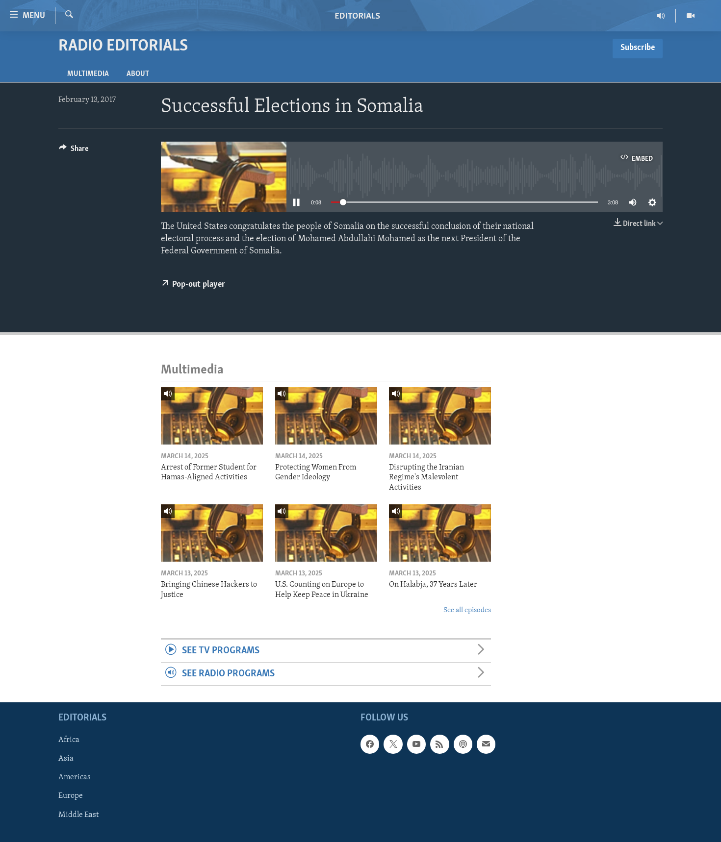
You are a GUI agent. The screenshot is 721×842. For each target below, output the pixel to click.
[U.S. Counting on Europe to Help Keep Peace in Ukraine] (326, 533)
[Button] (73, 151)
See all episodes (467, 610)
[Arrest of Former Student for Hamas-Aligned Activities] (212, 416)
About (138, 74)
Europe (70, 796)
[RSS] (439, 744)
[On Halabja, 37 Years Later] (440, 533)
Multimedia (88, 74)
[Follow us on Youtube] (416, 744)
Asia (66, 759)
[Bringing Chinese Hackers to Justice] (212, 533)
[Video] (690, 16)
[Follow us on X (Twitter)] (393, 744)
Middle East (78, 815)
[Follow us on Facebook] (369, 744)
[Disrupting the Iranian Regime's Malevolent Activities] (440, 416)
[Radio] (661, 16)
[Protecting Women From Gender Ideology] (326, 416)
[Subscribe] (486, 744)
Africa (68, 740)
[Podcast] (463, 744)
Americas (74, 778)
